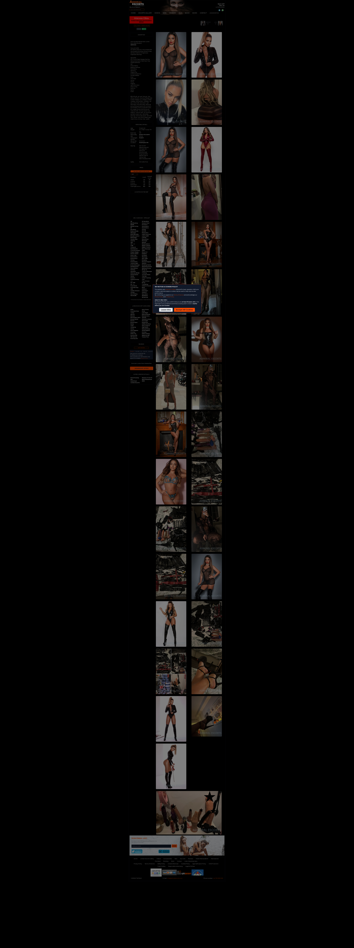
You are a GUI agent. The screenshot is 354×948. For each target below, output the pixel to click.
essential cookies (170, 289)
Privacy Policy (159, 296)
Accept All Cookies (184, 310)
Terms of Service (179, 295)
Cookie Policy (170, 296)
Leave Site (166, 310)
